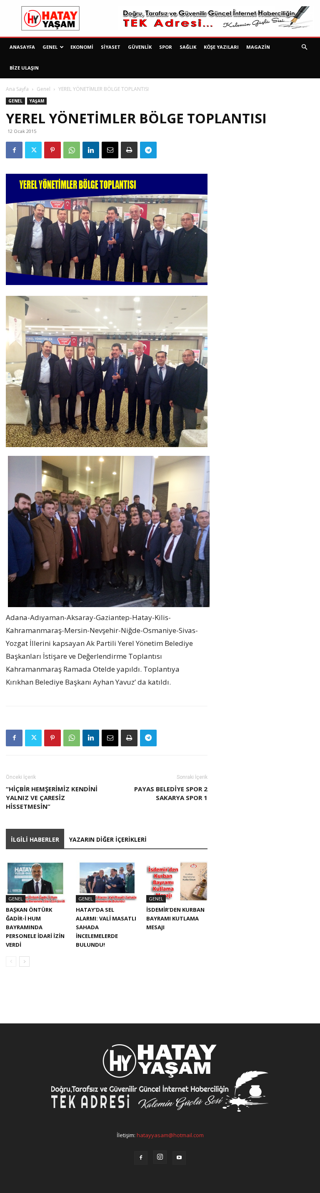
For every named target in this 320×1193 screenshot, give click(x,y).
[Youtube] (179, 1158)
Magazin (258, 47)
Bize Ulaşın (24, 68)
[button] (304, 47)
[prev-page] (11, 961)
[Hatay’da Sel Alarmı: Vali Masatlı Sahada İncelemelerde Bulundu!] (106, 881)
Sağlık (188, 47)
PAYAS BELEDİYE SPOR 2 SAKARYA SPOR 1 (171, 793)
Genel (50, 47)
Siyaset (110, 47)
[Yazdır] (129, 150)
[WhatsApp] (71, 150)
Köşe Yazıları (221, 47)
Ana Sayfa (17, 89)
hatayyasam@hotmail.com (170, 1135)
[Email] (110, 150)
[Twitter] (33, 150)
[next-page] (24, 961)
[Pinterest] (52, 150)
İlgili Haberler (35, 839)
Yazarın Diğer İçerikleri (108, 839)
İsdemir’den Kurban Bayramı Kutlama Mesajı (175, 918)
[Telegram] (148, 150)
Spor (165, 47)
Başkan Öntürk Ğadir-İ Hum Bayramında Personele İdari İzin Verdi (35, 927)
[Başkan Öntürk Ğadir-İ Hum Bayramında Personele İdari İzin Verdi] (36, 881)
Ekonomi (81, 47)
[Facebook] (14, 150)
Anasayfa (22, 47)
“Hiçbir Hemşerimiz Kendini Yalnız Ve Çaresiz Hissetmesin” (52, 797)
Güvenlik (140, 47)
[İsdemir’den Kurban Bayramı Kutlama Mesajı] (177, 881)
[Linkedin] (90, 150)
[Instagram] (160, 1157)
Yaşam (37, 101)
